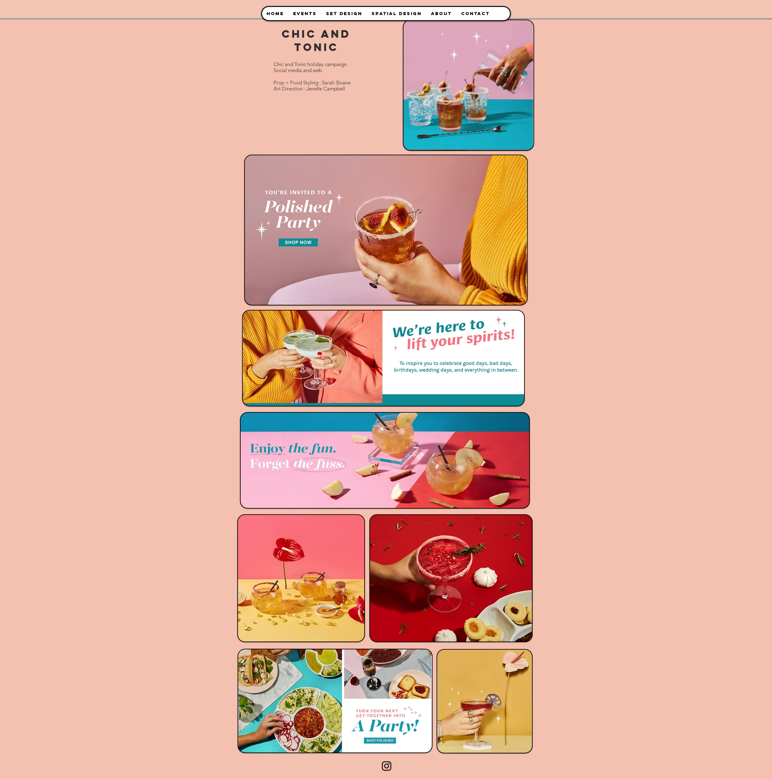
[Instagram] (386, 766)
